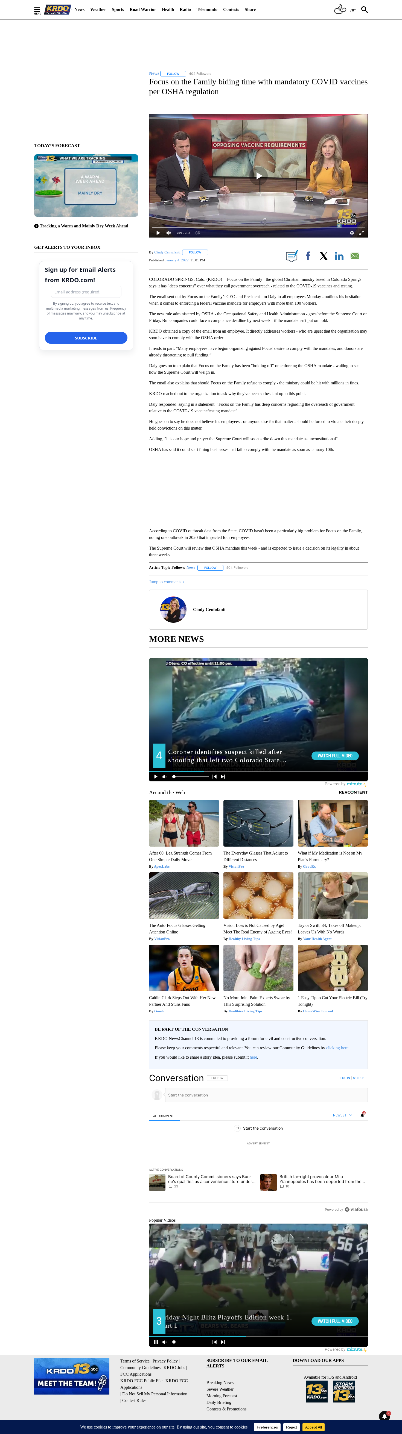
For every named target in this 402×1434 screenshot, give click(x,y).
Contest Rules (134, 1400)
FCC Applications (136, 1374)
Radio (185, 9)
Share (250, 9)
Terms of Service (135, 1361)
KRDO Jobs (174, 1367)
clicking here (337, 1047)
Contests (231, 9)
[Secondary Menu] (41, 9)
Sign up (358, 1077)
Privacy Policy (165, 1361)
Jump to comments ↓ (167, 581)
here (253, 1057)
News (79, 9)
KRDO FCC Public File (141, 1380)
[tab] (164, 1115)
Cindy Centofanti (167, 252)
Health (168, 9)
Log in (345, 1077)
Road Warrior (143, 9)
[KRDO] (57, 9)
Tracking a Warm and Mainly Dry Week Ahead (84, 226)
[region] (258, 1143)
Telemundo (207, 9)
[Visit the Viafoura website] (356, 1209)
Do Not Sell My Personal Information (154, 1394)
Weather (98, 9)
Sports (118, 9)
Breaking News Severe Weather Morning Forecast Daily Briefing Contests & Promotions (226, 1395)
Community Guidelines (140, 1367)
